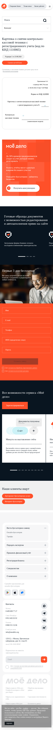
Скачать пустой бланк (15, 63)
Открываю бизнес (15, 6)
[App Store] (15, 592)
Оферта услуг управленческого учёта (15, 698)
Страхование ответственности (37, 697)
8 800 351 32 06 (11, 625)
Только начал (28, 6)
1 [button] (21, 256)
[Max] (44, 606)
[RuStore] (22, 592)
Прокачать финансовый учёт (19, 553)
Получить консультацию (24, 188)
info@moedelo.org (12, 632)
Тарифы (10, 537)
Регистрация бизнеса (15, 561)
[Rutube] (44, 628)
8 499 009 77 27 (11, 611)
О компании (12, 576)
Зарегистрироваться (15, 405)
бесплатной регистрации (10, 71)
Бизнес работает (39, 6)
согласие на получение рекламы (18, 371)
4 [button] (34, 256)
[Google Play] (8, 592)
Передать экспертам (15, 545)
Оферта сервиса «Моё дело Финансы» (14, 705)
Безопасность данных (34, 704)
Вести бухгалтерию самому (18, 528)
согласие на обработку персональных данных (22, 368)
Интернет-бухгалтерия (13, 501)
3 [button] (31, 256)
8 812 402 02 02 (11, 618)
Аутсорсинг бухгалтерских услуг (17, 496)
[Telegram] (44, 613)
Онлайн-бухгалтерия (14, 532)
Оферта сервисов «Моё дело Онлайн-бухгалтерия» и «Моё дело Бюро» (15, 690)
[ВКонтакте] (44, 620)
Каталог (7, 28)
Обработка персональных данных (35, 689)
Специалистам (13, 568)
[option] (26, 240)
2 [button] (27, 256)
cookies (25, 708)
